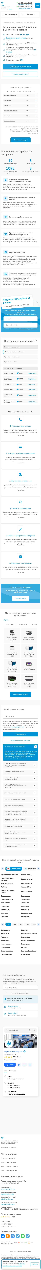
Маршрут (11, 1064)
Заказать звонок (20, 598)
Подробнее (20, 435)
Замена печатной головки (10, 110)
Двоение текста (8, 384)
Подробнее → (32, 373)
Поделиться (3, 1236)
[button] (2, 868)
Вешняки (24, 930)
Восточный (5, 933)
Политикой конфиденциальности (20, 993)
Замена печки (7, 115)
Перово (24, 947)
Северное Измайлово (28, 951)
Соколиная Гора (6, 954)
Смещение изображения (8, 378)
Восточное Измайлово (29, 933)
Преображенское (7, 951)
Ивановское (25, 937)
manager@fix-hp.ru (8, 1204)
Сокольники (25, 954)
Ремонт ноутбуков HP (8, 1162)
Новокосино (5, 947)
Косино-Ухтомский (28, 940)
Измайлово (5, 940)
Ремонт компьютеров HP (10, 1166)
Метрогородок (6, 944)
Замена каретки (8, 105)
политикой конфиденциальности (28, 329)
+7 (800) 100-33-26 (25, 7)
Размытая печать (8, 389)
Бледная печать (8, 373)
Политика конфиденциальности (20, 1251)
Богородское (5, 930)
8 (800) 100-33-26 (7, 1194)
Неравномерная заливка (8, 395)
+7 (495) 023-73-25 (25, 3)
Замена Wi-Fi (7, 100)
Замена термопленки (9, 121)
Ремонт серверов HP (8, 1158)
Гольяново (4, 937)
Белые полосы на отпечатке (9, 401)
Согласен (35, 1264)
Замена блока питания (10, 95)
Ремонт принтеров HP (9, 1170)
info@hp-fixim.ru (7, 1199)
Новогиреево (26, 944)
